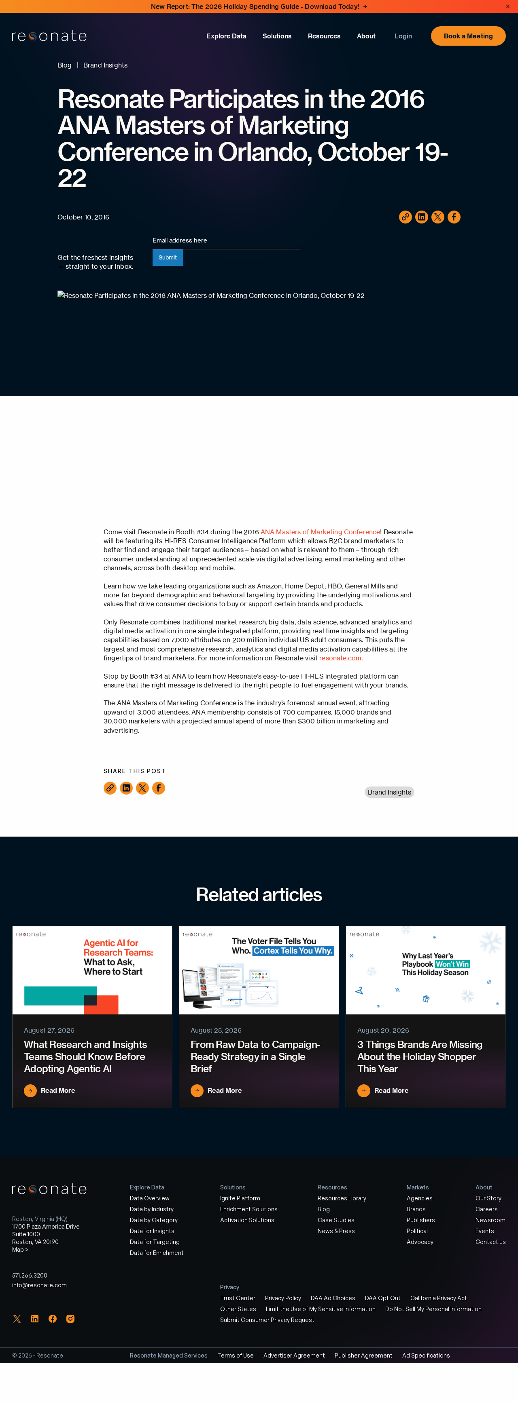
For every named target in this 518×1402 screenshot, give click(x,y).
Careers (487, 1209)
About (366, 36)
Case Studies (336, 1219)
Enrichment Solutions (249, 1209)
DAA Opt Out (383, 1297)
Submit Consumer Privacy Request (267, 1319)
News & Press (336, 1230)
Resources (324, 36)
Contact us (491, 1241)
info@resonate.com (39, 1285)
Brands (416, 1209)
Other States (238, 1308)
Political (417, 1230)
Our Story (488, 1198)
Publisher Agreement (364, 1355)
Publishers (421, 1219)
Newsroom (490, 1219)
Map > (20, 1249)
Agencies (420, 1198)
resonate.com (340, 658)
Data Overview (150, 1198)
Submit (168, 257)
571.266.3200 (29, 1275)
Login (403, 36)
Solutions (277, 36)
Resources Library (342, 1198)
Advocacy (420, 1241)
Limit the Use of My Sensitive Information (321, 1308)
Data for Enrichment (157, 1252)
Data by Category (154, 1219)
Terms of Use (235, 1355)
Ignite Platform (240, 1198)
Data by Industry (152, 1209)
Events (485, 1230)
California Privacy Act (438, 1297)
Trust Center (237, 1297)
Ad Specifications (426, 1355)
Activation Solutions (247, 1219)
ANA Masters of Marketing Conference (320, 532)
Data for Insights (152, 1230)
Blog (324, 1209)
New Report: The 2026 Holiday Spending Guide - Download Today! (255, 6)
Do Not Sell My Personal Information (433, 1308)
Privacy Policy (283, 1297)
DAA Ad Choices (333, 1297)
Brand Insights (389, 792)
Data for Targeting (155, 1241)
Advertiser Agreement (294, 1355)
